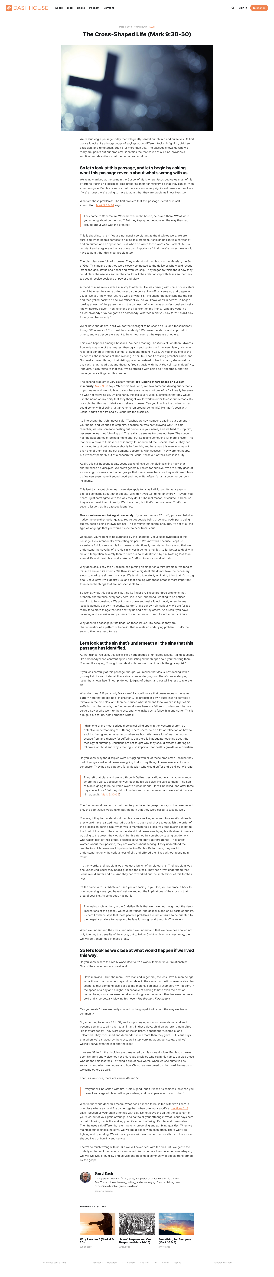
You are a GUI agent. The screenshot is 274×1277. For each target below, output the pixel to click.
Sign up (177, 1262)
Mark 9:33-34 (105, 205)
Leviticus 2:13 (179, 1108)
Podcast (94, 7)
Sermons (109, 7)
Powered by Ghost (223, 1262)
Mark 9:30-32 (110, 794)
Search (165, 1262)
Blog (70, 7)
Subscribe (259, 7)
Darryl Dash (104, 1173)
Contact (131, 1262)
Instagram (112, 1262)
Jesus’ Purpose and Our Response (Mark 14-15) (135, 1241)
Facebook (98, 1262)
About (59, 7)
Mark (152, 27)
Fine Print (144, 1262)
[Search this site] (233, 8)
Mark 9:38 (101, 386)
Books (81, 7)
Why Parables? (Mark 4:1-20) (97, 1241)
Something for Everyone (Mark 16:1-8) (175, 1241)
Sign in (243, 7)
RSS (156, 1262)
